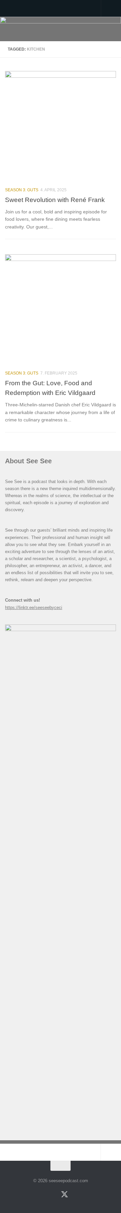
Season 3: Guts (21, 190)
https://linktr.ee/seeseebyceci (33, 607)
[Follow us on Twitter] (64, 1194)
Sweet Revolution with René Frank (55, 199)
